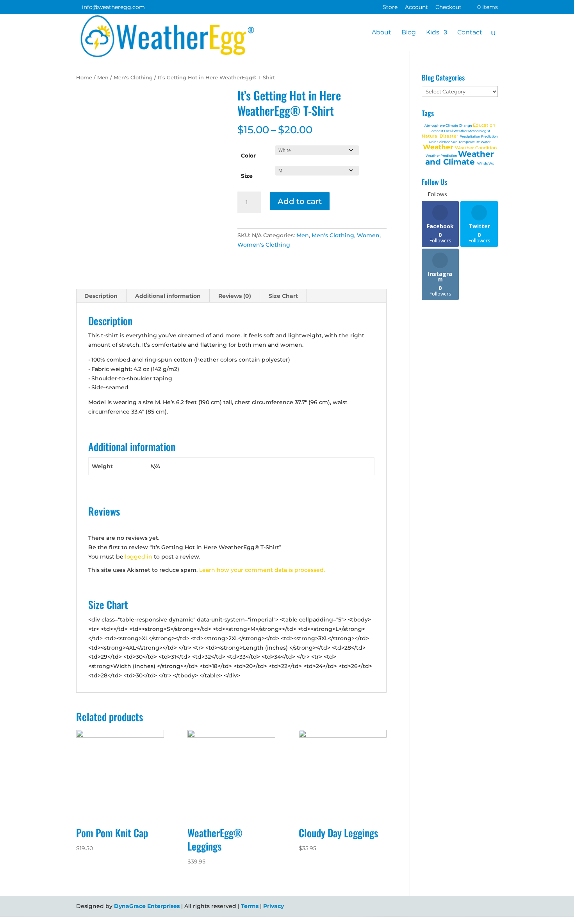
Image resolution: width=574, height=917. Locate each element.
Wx (491, 163)
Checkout (448, 7)
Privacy (273, 906)
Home (84, 78)
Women (368, 235)
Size (247, 175)
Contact (469, 33)
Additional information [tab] (168, 295)
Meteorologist (479, 131)
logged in (138, 556)
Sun (454, 142)
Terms (249, 906)
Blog (408, 33)
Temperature (469, 142)
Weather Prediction (442, 156)
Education (484, 125)
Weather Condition (476, 147)
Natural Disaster (441, 136)
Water (485, 142)
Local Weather (456, 131)
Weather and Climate (459, 158)
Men (103, 78)
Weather (439, 147)
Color (248, 155)
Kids (432, 33)
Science (444, 142)
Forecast (437, 131)
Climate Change (459, 125)
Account (416, 7)
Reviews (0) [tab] (234, 295)
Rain (433, 142)
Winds (482, 163)
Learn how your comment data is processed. (262, 569)
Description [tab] (101, 295)
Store (390, 7)
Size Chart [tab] (283, 295)
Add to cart (300, 201)
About (381, 33)
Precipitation (470, 136)
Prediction (489, 136)
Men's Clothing (133, 78)
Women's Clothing (263, 244)
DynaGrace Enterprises (147, 906)
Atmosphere (435, 125)
